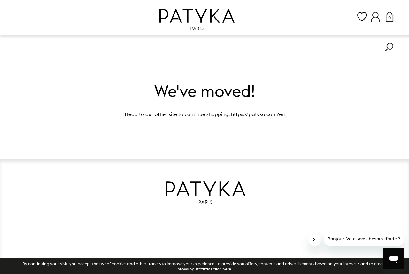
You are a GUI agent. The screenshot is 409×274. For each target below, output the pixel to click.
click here (222, 268)
